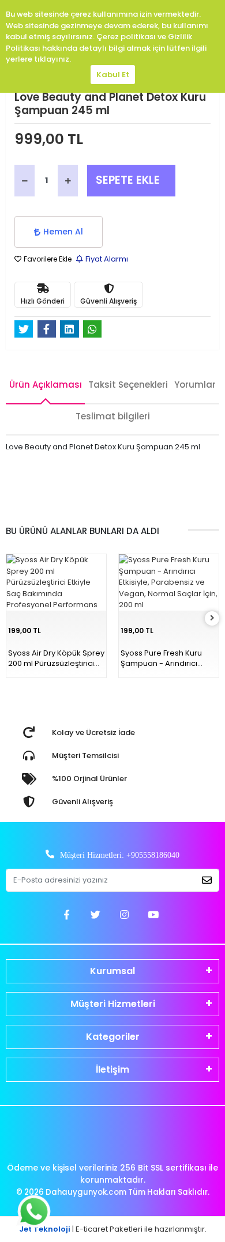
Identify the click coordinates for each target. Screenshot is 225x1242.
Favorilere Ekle (47, 259)
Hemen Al (63, 231)
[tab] (45, 388)
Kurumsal (112, 971)
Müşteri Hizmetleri (112, 1003)
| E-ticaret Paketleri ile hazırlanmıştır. (113, 1229)
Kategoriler (113, 1036)
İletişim (112, 1069)
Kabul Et (112, 74)
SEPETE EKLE (128, 180)
